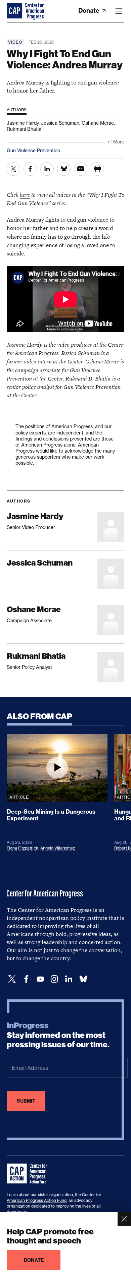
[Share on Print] (97, 169)
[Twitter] (12, 979)
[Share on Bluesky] (64, 169)
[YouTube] (40, 979)
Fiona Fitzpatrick (22, 848)
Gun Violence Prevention (33, 150)
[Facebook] (26, 979)
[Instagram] (54, 979)
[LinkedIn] (68, 979)
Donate (89, 10)
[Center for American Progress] (15, 11)
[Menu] (119, 11)
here (25, 195)
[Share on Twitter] (13, 169)
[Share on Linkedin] (47, 169)
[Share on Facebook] (30, 169)
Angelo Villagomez (57, 848)
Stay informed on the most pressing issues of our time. (58, 1035)
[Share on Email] (80, 169)
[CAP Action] (29, 1174)
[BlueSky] (83, 979)
